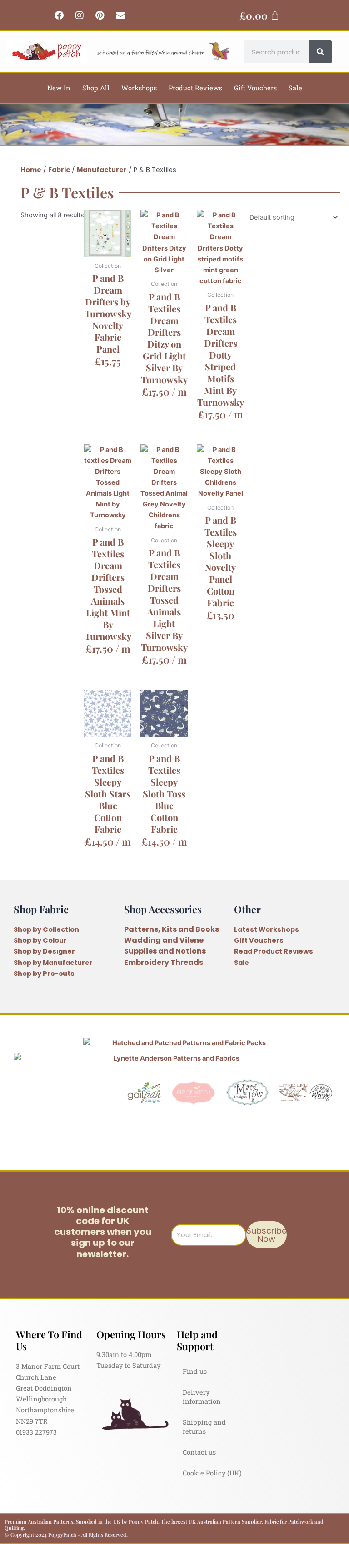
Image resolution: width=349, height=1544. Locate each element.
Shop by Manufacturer (53, 962)
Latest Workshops (266, 929)
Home (30, 169)
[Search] (320, 51)
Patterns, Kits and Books (171, 929)
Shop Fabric (41, 908)
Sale (295, 88)
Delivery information (202, 1397)
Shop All (96, 88)
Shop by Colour (40, 940)
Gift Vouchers (255, 88)
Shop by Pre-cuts (44, 973)
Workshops (139, 88)
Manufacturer (102, 169)
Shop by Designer (44, 951)
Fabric (59, 169)
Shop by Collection (46, 929)
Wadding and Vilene (164, 940)
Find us (195, 1371)
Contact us (199, 1452)
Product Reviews (195, 88)
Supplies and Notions (165, 951)
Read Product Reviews (273, 951)
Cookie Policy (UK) (212, 1473)
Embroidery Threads (163, 962)
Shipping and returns (204, 1427)
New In (58, 88)
